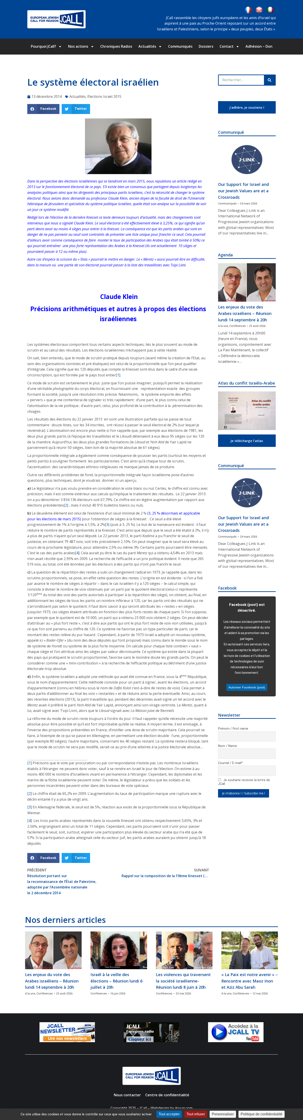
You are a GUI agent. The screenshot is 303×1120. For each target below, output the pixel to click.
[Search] (269, 80)
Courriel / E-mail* (230, 763)
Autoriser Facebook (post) (246, 687)
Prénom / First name (233, 729)
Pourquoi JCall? (43, 46)
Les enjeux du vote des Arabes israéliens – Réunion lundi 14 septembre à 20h (245, 313)
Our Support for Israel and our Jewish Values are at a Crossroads (243, 191)
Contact (227, 46)
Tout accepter (169, 1114)
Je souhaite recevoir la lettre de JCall (244, 782)
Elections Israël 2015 (104, 96)
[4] (77, 552)
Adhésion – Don (259, 46)
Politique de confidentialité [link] (261, 1114)
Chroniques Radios (116, 46)
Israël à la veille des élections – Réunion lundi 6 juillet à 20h (116, 981)
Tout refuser (196, 1114)
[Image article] (247, 160)
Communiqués (180, 46)
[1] (118, 375)
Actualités (147, 46)
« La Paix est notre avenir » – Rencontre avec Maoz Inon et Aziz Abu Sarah (249, 981)
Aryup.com (184, 1108)
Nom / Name (227, 746)
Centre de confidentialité (167, 1094)
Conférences (237, 326)
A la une (223, 326)
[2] (66, 505)
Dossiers (206, 46)
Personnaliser (223, 1114)
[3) (107, 524)
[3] (29, 807)
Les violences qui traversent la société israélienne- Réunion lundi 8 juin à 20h (183, 981)
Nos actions (78, 46)
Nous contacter (127, 1094)
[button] (43, 109)
